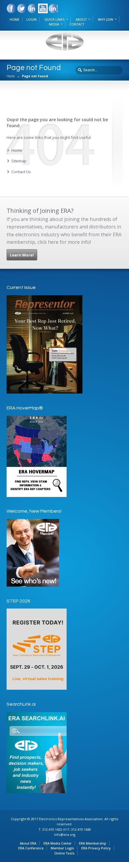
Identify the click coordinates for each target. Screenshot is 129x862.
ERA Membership (92, 843)
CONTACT (76, 24)
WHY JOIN (105, 19)
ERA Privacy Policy (96, 848)
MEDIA (54, 24)
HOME (15, 19)
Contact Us (21, 171)
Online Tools (64, 853)
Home (11, 76)
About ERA (28, 843)
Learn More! (22, 255)
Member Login (62, 848)
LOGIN (31, 19)
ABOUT (81, 19)
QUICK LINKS (54, 19)
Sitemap (18, 161)
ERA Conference (31, 848)
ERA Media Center (58, 843)
